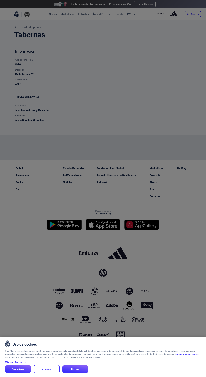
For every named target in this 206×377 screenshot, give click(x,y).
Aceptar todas (18, 369)
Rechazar (75, 369)
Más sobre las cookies (15, 362)
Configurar (46, 369)
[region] (103, 357)
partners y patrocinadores (186, 354)
